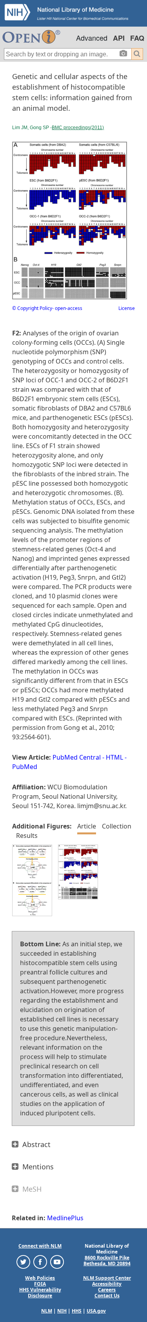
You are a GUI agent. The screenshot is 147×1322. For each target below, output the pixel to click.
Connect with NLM (40, 1246)
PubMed (24, 766)
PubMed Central (77, 757)
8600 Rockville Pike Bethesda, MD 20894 (107, 1260)
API (119, 38)
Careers (107, 1289)
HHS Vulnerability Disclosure (40, 1292)
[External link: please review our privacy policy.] (23, 1261)
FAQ (137, 38)
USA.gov (96, 1311)
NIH (62, 1311)
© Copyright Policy (32, 308)
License (126, 308)
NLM (46, 1311)
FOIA (40, 1284)
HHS (77, 1311)
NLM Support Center (107, 1278)
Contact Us (107, 1295)
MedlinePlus (65, 1218)
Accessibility (107, 1284)
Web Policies (40, 1278)
